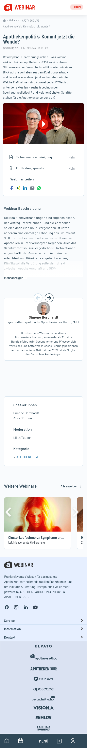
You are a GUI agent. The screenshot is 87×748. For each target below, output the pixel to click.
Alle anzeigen (69, 486)
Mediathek (59, 741)
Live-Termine (21, 741)
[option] (43, 329)
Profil (73, 741)
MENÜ (43, 740)
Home (7, 741)
